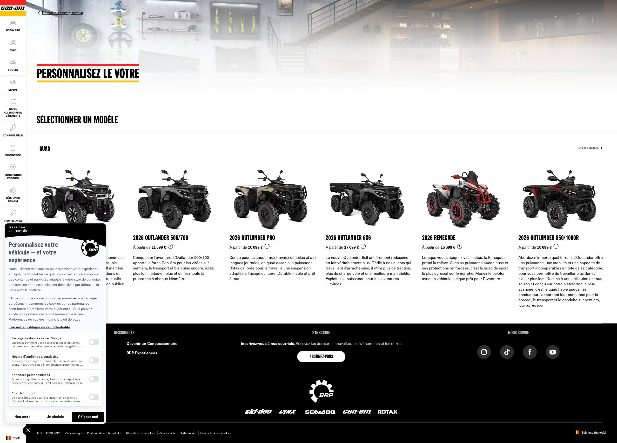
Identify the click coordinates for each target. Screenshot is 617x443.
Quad (45, 149)
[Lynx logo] (287, 411)
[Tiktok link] (507, 351)
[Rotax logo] (388, 411)
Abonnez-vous (321, 357)
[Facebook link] (530, 351)
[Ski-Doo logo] (258, 411)
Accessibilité (167, 433)
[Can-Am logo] (356, 411)
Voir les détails (588, 147)
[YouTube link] (553, 351)
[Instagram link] (484, 351)
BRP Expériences (142, 353)
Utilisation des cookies (140, 433)
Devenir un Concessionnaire (152, 343)
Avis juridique (74, 433)
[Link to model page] (177, 242)
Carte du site (188, 433)
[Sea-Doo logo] (319, 411)
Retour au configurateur (62, 12)
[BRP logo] (321, 391)
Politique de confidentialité (104, 433)
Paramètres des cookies (215, 433)
